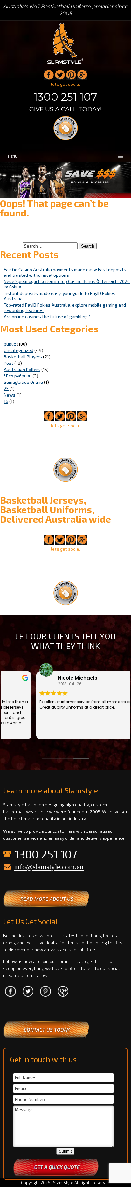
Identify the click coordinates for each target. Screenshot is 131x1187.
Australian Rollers (22, 369)
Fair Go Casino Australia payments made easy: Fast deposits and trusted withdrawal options (65, 272)
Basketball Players (23, 356)
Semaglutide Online (23, 382)
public (10, 344)
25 (6, 388)
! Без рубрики (17, 375)
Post (8, 363)
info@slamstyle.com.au (49, 867)
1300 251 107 (65, 97)
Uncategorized (18, 350)
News (10, 394)
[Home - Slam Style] (65, 64)
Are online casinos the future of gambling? (47, 316)
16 (6, 401)
